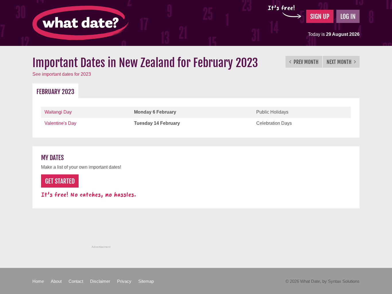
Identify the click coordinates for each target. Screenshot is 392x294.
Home (38, 281)
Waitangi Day (58, 112)
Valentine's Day (60, 123)
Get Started (60, 181)
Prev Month (305, 62)
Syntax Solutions (344, 281)
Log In (348, 16)
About (56, 281)
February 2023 (55, 92)
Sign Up (319, 16)
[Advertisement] (196, 230)
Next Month (340, 62)
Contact (76, 281)
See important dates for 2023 (61, 74)
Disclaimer (100, 281)
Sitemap (146, 281)
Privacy (124, 281)
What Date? (80, 23)
